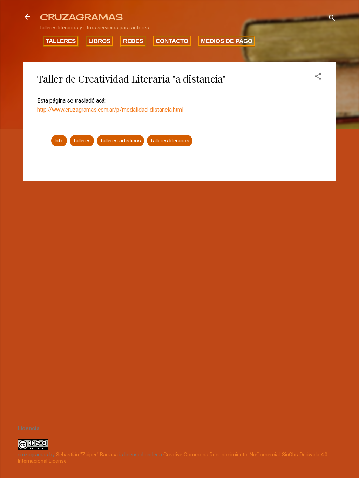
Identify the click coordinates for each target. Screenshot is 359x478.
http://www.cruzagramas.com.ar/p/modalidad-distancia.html (110, 109)
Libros (99, 41)
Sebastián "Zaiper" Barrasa (87, 454)
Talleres (61, 41)
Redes (133, 41)
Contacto (172, 41)
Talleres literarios (169, 141)
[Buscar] (332, 19)
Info (59, 141)
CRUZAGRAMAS (81, 17)
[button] (318, 77)
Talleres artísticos (120, 141)
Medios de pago (226, 41)
